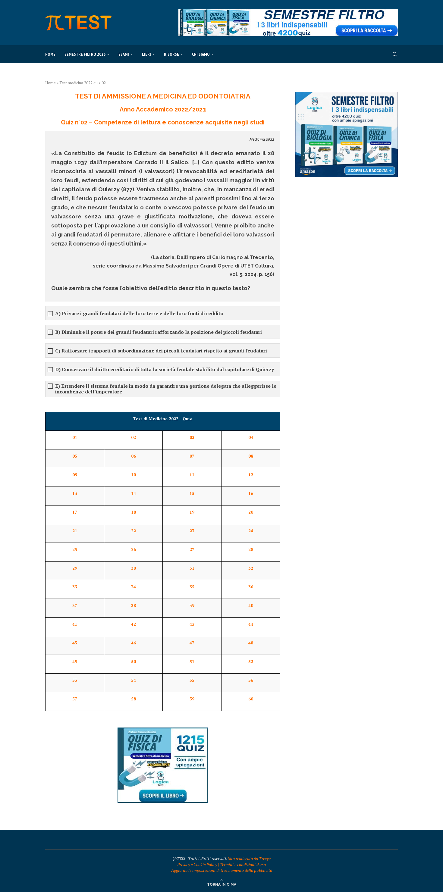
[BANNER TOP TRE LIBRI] (288, 12)
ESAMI (123, 54)
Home (50, 54)
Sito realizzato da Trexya (249, 858)
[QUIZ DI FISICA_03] (163, 730)
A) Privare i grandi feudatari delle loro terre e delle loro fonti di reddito (139, 313)
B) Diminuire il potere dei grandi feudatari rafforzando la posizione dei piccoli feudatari (158, 332)
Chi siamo (201, 54)
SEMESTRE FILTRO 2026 (84, 54)
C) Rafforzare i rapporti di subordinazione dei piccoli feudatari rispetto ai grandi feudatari (161, 351)
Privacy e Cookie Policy (197, 864)
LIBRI (146, 54)
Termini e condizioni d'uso (243, 864)
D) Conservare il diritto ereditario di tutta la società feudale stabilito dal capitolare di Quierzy (164, 369)
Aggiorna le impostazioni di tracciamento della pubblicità (221, 870)
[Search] (395, 54)
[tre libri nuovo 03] (346, 95)
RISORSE (171, 54)
